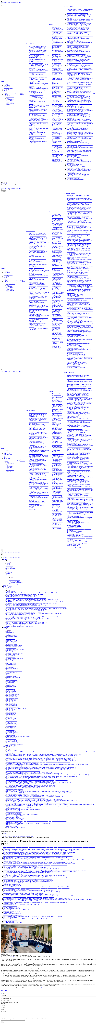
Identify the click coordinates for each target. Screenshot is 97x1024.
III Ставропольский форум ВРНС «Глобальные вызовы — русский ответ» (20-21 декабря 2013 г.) (79, 90)
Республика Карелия (57, 107)
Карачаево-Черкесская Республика (57, 60)
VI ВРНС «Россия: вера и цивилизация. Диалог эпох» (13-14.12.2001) (38, 120)
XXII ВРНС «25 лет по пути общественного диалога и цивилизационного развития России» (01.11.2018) (38, 76)
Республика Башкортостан (55, 101)
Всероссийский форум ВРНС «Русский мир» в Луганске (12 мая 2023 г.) (78, 156)
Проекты (6, 94)
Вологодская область (57, 37)
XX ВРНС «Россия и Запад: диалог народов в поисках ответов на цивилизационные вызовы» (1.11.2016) (38, 63)
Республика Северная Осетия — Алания (57, 117)
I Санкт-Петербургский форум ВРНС (76, 168)
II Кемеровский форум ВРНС (74, 154)
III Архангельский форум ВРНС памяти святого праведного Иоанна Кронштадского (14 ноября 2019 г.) (79, 82)
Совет (5, 90)
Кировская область (56, 63)
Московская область (57, 78)
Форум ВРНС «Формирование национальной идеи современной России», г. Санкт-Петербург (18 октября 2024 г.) (80, 69)
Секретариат (7, 91)
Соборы (2, 1009)
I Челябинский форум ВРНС (73, 177)
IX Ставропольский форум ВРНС (75, 164)
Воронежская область (57, 38)
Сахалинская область (57, 129)
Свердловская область (57, 131)
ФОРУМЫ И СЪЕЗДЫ (69, 6)
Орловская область (56, 91)
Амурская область (56, 28)
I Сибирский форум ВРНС (73, 178)
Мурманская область (57, 79)
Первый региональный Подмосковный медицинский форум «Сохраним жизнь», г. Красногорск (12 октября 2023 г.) (80, 123)
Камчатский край (56, 57)
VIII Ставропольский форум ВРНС (75, 160)
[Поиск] (1, 5)
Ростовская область (56, 123)
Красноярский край (56, 66)
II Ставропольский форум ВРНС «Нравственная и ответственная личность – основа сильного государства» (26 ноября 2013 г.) (79, 87)
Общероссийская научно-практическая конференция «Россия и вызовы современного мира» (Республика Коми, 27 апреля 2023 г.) (79, 151)
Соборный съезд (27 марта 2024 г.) (75, 106)
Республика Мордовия (57, 113)
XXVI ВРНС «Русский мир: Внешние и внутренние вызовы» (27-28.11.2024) (38, 51)
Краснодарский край (57, 65)
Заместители (7, 86)
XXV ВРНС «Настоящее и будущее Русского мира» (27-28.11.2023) (37, 53)
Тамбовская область (56, 136)
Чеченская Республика (57, 154)
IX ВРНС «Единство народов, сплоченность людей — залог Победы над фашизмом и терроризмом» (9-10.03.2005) (38, 109)
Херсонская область (56, 151)
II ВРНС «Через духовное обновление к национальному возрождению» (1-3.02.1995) (38, 132)
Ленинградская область (57, 70)
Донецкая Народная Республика (56, 40)
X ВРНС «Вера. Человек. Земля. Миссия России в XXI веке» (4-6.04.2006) (39, 106)
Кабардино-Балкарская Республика (57, 52)
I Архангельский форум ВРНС (74, 173)
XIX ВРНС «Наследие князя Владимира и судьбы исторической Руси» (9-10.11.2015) (38, 85)
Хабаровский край (56, 146)
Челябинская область (57, 152)
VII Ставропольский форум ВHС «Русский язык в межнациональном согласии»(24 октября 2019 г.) (79, 102)
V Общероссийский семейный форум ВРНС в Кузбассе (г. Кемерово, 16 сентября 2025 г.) (78, 175)
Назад (9, 562)
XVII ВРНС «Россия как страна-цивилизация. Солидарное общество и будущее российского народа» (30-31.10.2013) (38, 71)
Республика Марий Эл (57, 111)
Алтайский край (56, 27)
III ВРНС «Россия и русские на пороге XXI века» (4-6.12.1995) (38, 126)
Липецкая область (56, 72)
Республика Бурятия (57, 102)
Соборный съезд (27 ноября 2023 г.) (75, 107)
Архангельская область (57, 29)
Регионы (51, 24)
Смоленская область (57, 133)
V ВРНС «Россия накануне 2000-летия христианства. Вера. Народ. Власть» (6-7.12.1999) (38, 123)
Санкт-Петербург (56, 127)
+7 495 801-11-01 (7, 998)
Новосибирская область (57, 87)
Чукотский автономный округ (56, 157)
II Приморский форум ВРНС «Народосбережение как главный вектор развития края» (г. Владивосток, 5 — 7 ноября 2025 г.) (80, 171)
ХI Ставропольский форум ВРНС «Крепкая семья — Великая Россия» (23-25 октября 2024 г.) (79, 66)
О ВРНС (3, 81)
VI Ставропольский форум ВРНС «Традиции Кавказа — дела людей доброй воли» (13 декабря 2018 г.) (80, 99)
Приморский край (56, 95)
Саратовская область (57, 128)
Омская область (55, 88)
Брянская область (56, 33)
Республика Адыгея (56, 97)
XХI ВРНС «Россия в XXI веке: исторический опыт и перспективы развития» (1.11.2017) (37, 136)
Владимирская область (57, 34)
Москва (54, 77)
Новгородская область (57, 86)
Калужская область (56, 56)
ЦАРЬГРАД (12, 956)
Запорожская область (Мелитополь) (57, 47)
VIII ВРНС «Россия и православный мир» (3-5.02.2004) (38, 113)
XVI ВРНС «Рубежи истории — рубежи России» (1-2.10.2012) (38, 129)
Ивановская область (57, 48)
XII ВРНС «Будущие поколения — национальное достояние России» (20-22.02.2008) (38, 99)
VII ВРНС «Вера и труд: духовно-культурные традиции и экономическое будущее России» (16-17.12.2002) (38, 117)
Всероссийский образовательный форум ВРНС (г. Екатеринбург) (19, 909)
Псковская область (56, 96)
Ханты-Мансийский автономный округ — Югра (57, 149)
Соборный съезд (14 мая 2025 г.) (74, 50)
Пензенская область (56, 92)
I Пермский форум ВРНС (73, 165)
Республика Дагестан (57, 104)
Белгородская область (57, 32)
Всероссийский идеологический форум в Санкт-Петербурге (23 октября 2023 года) (78, 126)
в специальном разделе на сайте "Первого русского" (37, 987)
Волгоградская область (57, 36)
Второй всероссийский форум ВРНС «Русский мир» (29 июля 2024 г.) (20, 883)
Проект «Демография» (10, 99)
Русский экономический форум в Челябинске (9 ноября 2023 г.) (18, 889)
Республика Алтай (56, 98)
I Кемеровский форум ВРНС (73, 157)
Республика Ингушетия (57, 105)
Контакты (3, 1014)
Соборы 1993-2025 (30, 44)
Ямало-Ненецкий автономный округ (56, 160)
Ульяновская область (57, 145)
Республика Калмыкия (57, 106)
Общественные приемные (10, 104)
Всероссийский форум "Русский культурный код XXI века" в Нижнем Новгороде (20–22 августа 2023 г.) (80, 136)
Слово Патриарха (22, 94)
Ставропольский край (57, 134)
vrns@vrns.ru (4, 183)
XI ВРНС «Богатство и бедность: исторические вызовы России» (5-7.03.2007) (37, 103)
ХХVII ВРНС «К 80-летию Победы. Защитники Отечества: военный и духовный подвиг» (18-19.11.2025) (37, 47)
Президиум (6, 89)
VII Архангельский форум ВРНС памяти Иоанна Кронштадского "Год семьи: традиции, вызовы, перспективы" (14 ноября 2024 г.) (78, 60)
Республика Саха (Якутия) (56, 115)
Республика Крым (56, 110)
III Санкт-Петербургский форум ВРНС (76, 179)
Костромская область (57, 64)
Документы (3, 1011)
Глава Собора (7, 85)
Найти (2, 1022)
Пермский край (55, 93)
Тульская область (56, 139)
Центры (5, 93)
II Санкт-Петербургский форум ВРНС (76, 166)
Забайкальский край (57, 45)
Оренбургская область (57, 90)
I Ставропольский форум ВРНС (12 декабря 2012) (79, 84)
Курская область (56, 69)
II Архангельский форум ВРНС (74, 159)
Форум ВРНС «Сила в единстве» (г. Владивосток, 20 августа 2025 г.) (20, 858)
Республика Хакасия (57, 122)
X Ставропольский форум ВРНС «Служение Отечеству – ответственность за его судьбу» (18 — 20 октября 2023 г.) (79, 130)
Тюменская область (56, 141)
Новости (17, 93)
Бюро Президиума (8, 88)
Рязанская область (56, 124)
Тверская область (56, 137)
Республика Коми (56, 109)
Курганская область (56, 68)
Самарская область (56, 125)
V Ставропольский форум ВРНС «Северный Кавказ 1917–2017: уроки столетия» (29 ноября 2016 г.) (79, 97)
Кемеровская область (57, 61)
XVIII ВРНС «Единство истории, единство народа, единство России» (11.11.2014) (37, 67)
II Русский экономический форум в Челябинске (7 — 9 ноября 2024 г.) (20, 866)
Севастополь (55, 132)
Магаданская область (57, 75)
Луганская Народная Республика (57, 74)
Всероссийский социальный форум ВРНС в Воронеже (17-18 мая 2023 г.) (77, 336)
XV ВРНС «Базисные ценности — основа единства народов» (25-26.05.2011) (37, 81)
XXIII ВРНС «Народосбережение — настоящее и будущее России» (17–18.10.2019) (38, 59)
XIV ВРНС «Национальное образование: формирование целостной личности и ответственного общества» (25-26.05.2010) (38, 89)
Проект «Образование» (10, 96)
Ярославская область (57, 161)
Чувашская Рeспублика (57, 155)
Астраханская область (57, 31)
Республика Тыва (56, 120)
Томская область (56, 138)
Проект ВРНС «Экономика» (9, 101)
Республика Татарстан (57, 119)
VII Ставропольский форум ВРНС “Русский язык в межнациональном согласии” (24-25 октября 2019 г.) (79, 120)
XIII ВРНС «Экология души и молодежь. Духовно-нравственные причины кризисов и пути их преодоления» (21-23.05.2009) (37, 94)
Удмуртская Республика (55, 143)
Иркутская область (56, 50)
